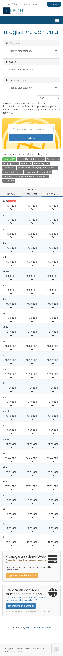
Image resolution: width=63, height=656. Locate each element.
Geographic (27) (10, 163)
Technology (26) (41, 163)
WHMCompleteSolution (38, 627)
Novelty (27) (42, 176)
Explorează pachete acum (22, 575)
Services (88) (9, 167)
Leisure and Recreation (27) (38, 172)
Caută (31, 138)
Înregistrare (38, 4)
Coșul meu (54, 4)
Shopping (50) (10, 176)
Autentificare (25, 4)
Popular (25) (9, 159)
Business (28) (53, 159)
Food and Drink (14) (12, 172)
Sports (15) (26, 163)
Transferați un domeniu (21, 605)
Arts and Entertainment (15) (31, 159)
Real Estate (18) (26, 176)
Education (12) (50, 167)
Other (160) (8, 180)
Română (12, 4)
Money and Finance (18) (29, 167)
